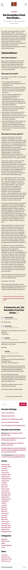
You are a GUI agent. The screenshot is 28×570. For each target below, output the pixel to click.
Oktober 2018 (5, 476)
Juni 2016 (4, 515)
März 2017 (4, 511)
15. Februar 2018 (20, 21)
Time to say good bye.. (8, 412)
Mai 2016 (4, 517)
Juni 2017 (4, 505)
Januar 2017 (5, 513)
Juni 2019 (4, 468)
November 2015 (6, 527)
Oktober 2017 (5, 497)
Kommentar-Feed (6, 559)
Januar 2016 (5, 523)
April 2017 (4, 509)
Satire (3, 547)
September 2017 (6, 499)
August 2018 (5, 480)
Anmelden (4, 555)
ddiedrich (4, 438)
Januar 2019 (5, 472)
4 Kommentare (15, 23)
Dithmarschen (5, 541)
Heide (3, 543)
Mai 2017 (4, 507)
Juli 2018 (4, 483)
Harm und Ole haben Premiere (10, 422)
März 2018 (4, 487)
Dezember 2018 (6, 474)
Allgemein (14, 11)
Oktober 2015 (5, 529)
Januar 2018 (5, 491)
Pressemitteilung (6, 545)
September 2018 (6, 478)
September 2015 (6, 531)
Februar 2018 (5, 489)
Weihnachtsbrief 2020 (8, 416)
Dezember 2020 (6, 466)
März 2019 (4, 470)
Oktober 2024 (5, 464)
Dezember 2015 (6, 525)
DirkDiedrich (10, 21)
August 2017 (5, 501)
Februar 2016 (5, 521)
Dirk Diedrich (9, 567)
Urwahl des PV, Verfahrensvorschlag (12, 419)
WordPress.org (5, 561)
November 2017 (6, 495)
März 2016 (4, 519)
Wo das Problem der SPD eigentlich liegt (13, 425)
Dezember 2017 (6, 493)
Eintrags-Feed (5, 557)
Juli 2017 (4, 503)
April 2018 (4, 485)
